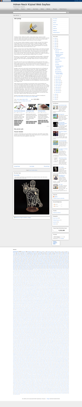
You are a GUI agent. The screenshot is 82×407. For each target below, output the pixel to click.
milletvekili (57, 261)
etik (53, 260)
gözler (31, 334)
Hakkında (48, 8)
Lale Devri (31, 298)
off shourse (52, 358)
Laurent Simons (39, 298)
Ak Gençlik (47, 287)
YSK (45, 255)
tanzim (46, 268)
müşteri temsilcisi (53, 357)
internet (44, 256)
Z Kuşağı (23, 272)
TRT (54, 263)
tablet (39, 372)
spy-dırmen (31, 370)
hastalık (34, 336)
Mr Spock (33, 300)
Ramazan (52, 259)
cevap (58, 321)
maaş (48, 254)
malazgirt (34, 351)
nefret (65, 357)
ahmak (52, 310)
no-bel (31, 358)
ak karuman (59, 310)
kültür (47, 349)
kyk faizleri (31, 349)
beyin (39, 257)
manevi (42, 351)
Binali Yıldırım (57, 269)
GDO (26, 294)
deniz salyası (60, 322)
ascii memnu (58, 312)
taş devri (38, 373)
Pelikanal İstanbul (24, 271)
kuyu (16, 349)
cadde (21, 321)
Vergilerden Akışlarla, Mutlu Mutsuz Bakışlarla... (59, 55)
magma (18, 351)
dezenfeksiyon (48, 323)
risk (61, 363)
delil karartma (47, 322)
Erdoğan (34, 263)
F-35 (25, 270)
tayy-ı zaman (28, 373)
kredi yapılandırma (28, 347)
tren (53, 376)
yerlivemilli (24, 284)
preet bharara (27, 362)
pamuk (14, 281)
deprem (32, 254)
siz (13, 369)
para (64, 251)
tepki (17, 375)
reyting (54, 363)
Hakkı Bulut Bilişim (31, 295)
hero (23, 337)
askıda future (33, 313)
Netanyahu (50, 300)
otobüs (44, 359)
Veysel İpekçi (57, 307)
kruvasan (41, 347)
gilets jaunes (44, 333)
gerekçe (62, 332)
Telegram (37, 306)
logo (53, 350)
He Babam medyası (47, 295)
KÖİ (53, 270)
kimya (29, 345)
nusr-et (38, 358)
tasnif (14, 373)
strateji (48, 370)
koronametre (60, 346)
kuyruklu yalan (63, 348)
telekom (49, 374)
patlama (63, 360)
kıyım (19, 350)
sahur (24, 262)
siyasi (38, 262)
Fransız (23, 294)
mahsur (25, 351)
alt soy (60, 311)
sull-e (50, 370)
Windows (14, 272)
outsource (51, 359)
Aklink (54, 287)
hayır (65, 336)
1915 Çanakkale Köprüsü (16, 286)
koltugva (64, 345)
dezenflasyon (44, 274)
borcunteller (59, 319)
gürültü (46, 334)
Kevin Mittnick (23, 297)
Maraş (19, 299)
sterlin (45, 370)
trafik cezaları (43, 376)
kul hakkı (45, 347)
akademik (66, 310)
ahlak (46, 310)
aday (56, 259)
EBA (17, 270)
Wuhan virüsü (29, 308)
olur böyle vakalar (20, 359)
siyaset (14, 254)
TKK (16, 306)
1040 (38, 285)
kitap (34, 345)
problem (54, 258)
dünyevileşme (66, 274)
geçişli (34, 333)
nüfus (40, 358)
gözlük (34, 334)
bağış (38, 273)
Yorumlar (56, 206)
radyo (54, 362)
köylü (40, 349)
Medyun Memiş (50, 299)
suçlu (24, 371)
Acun (41, 287)
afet (26, 272)
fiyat (30, 255)
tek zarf (68, 373)
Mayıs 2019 (57, 85)
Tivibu (53, 306)
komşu (35, 346)
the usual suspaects (57, 375)
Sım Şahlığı (23, 100)
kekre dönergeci (52, 344)
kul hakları (49, 347)
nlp (29, 358)
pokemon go (51, 361)
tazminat (33, 373)
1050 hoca (41, 285)
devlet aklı (27, 323)
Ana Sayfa (16, 8)
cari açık (37, 321)
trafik (39, 376)
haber (20, 335)
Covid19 (14, 270)
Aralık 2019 (57, 49)
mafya (15, 351)
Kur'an (34, 297)
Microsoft (44, 263)
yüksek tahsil (35, 284)
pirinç (35, 361)
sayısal (14, 282)
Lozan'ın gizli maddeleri (45, 298)
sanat (27, 262)
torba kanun (33, 376)
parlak (50, 360)
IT (35, 270)
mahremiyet (21, 351)
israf (28, 258)
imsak (64, 338)
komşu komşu (39, 346)
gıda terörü (55, 334)
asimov (19, 313)
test (25, 283)
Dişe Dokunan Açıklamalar (19, 110)
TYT (48, 271)
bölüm (60, 273)
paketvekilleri (15, 360)
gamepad (32, 332)
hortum (41, 337)
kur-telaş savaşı (18, 348)
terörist (59, 268)
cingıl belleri (14, 322)
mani (44, 351)
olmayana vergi (15, 359)
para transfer (22, 360)
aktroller (33, 311)
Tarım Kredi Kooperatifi (53, 271)
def (40, 322)
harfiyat (22, 261)
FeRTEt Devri (59, 293)
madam (68, 350)
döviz (37, 254)
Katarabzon (66, 296)
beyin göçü (35, 121)
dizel (59, 324)
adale (56, 309)
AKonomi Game (28, 287)
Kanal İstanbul (47, 270)
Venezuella (53, 307)
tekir (20, 374)
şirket (29, 285)
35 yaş (40, 286)
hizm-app (37, 337)
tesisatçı (39, 375)
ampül (18, 312)
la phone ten (30, 350)
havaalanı (40, 336)
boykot (22, 260)
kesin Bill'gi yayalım (19, 345)
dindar (34, 324)
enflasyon (30, 251)
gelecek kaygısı (46, 332)
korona (35, 258)
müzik (45, 357)
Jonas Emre (18, 296)
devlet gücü (32, 323)
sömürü (29, 371)
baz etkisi (35, 273)
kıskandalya (67, 349)
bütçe (25, 260)
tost (36, 376)
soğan (44, 262)
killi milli (27, 345)
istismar (61, 255)
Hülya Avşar (60, 295)
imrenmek (61, 338)
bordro (63, 319)
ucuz (48, 283)
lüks (50, 261)
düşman (20, 326)
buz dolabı (37, 320)
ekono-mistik (66, 326)
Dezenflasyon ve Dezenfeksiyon (62, 176)
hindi (32, 337)
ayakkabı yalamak (66, 313)
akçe (35, 311)
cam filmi (31, 321)
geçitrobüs (30, 333)
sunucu (64, 370)
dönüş (62, 274)
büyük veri (58, 320)
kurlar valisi (27, 348)
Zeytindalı (23, 309)
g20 (26, 332)
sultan (53, 370)
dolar (53, 251)
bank (29, 273)
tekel (14, 374)
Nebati (29, 257)
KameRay (40, 296)
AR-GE (44, 269)
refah (21, 363)
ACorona (67, 286)
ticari (67, 375)
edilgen (46, 326)
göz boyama (27, 334)
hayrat (59, 336)
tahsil (42, 268)
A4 (58, 286)
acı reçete (45, 309)
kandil (31, 258)
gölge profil (14, 334)
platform (41, 361)
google (68, 260)
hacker (26, 335)
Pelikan (48, 259)
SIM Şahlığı (57, 59)
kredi (24, 347)
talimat (16, 283)
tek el (61, 373)
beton (52, 255)
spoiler (28, 370)
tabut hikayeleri (46, 372)
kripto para (33, 347)
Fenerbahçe (63, 293)
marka (65, 351)
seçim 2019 (39, 282)
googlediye (59, 333)
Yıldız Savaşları (18, 309)
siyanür (47, 282)
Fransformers (19, 294)
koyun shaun (16, 123)
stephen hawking (60, 282)
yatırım (15, 284)
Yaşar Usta (42, 308)
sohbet (35, 369)
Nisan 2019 (57, 87)
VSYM (37, 307)
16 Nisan (67, 285)
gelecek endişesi (40, 332)
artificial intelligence (52, 272)
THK (44, 271)
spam (21, 370)
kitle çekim (37, 345)
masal (41, 258)
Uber (17, 307)
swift (26, 371)
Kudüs (31, 297)
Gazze (33, 270)
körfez (38, 349)
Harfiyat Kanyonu (63, 8)
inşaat (48, 256)
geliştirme (50, 332)
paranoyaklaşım (43, 360)
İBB (28, 254)
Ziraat (29, 309)
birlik (39, 319)
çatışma (67, 284)
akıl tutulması (39, 311)
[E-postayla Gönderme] (32, 99)
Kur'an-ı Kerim (38, 297)
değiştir (17, 324)
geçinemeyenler (18, 333)
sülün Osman (51, 371)
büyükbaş (62, 320)
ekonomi (23, 251)
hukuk (25, 258)
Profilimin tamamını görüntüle (58, 198)
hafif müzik (32, 335)
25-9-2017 (21, 112)
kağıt (40, 344)
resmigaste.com (38, 363)
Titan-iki (45, 306)
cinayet (64, 321)
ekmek (50, 260)
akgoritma (34, 272)
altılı (67, 311)
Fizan (67, 293)
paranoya (38, 360)
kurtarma (31, 348)
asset (36, 313)
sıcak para (26, 372)
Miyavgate (25, 300)
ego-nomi (56, 326)
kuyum (19, 349)
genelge (58, 332)
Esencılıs (37, 293)
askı (16, 273)
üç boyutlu (39, 123)
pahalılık (47, 258)
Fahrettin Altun (54, 293)
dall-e (36, 322)
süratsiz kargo (66, 371)
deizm (43, 322)
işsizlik (28, 261)
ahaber (39, 310)
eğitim (41, 254)
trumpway (58, 376)
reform (14, 268)
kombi (67, 345)
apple (48, 272)
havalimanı (43, 336)
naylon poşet (61, 357)
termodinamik (28, 375)
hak (38, 335)
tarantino (59, 372)
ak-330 (63, 310)
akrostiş (26, 311)
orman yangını (62, 261)
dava (31, 260)
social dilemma (31, 369)
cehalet (49, 321)
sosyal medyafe (64, 369)
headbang (15, 337)
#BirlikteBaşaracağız (33, 285)
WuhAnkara (18, 308)
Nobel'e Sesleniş (58, 61)
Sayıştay (36, 271)
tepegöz (64, 374)
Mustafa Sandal (42, 300)
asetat (62, 312)
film (55, 260)
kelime (59, 344)
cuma (19, 274)
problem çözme (27, 281)
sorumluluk (54, 369)
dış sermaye (38, 326)
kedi (39, 261)
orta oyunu (35, 359)
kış (23, 350)
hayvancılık (62, 336)
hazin (68, 336)
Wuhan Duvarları (23, 308)
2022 (55, 43)
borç (32, 256)
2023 (55, 41)
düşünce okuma (24, 326)
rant (63, 256)
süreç (14, 372)
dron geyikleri (42, 325)
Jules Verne (22, 296)
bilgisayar (28, 256)
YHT (39, 308)
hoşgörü (44, 337)
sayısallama (17, 282)
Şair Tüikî (60, 184)
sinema (44, 282)
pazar (46, 120)
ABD (39, 269)
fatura (57, 255)
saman (61, 281)
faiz (44, 254)
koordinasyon (51, 346)
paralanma (30, 360)
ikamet (26, 338)
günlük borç (42, 334)
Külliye (60, 297)
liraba (48, 350)
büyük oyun (16, 120)
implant (55, 338)
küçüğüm (55, 349)
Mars (19, 257)
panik (18, 360)
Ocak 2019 (57, 92)
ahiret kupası (43, 310)
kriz (37, 258)
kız (21, 350)
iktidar (14, 255)
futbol (61, 260)
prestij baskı (31, 362)
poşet (23, 281)
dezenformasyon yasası (50, 274)
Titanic (48, 306)
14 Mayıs (63, 285)
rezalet (59, 363)
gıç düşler (65, 334)
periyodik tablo (29, 361)
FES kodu (49, 293)
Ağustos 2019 (58, 80)
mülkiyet (21, 357)
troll (67, 258)
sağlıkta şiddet (25, 282)
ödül (13, 285)
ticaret (65, 268)
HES (19, 295)
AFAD (14, 287)
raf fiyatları (59, 362)
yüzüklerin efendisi (40, 284)
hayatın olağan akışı (54, 336)
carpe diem (45, 321)
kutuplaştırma (58, 348)
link (42, 350)
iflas (16, 338)
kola (52, 345)
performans (24, 361)
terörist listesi (32, 375)
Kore (28, 297)
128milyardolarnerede (58, 285)
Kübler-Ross (56, 297)
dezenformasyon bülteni (54, 323)
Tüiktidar (60, 306)
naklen (57, 357)
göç (14, 261)
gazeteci (36, 332)
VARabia (34, 307)
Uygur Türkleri (24, 307)
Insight (38, 270)
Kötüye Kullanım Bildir (55, 242)
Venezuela (40, 307)
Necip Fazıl (64, 270)
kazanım (37, 344)
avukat (56, 313)
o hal (43, 358)
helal (18, 337)
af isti (30, 310)
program (31, 281)
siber (26, 268)
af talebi (34, 310)
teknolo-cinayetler (38, 374)
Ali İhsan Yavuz (64, 287)
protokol (42, 362)
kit (31, 345)
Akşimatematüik (58, 287)
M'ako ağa (51, 298)
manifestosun (52, 351)
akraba (38, 272)
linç (44, 350)
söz (37, 371)
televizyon (48, 262)
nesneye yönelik (25, 358)
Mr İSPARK (37, 300)
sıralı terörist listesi (34, 372)
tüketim (42, 283)
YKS (57, 263)
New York (62, 300)
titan (13, 376)
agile (36, 310)
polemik (55, 361)
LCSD (19, 298)
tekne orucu (29, 374)
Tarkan (29, 306)
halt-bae (47, 335)
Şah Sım (27, 100)
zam (44, 251)
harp (13, 336)
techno (56, 373)
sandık (31, 262)
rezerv (15, 256)
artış (53, 312)
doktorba (17, 325)
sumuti (61, 370)
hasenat (24, 336)
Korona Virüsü (40, 255)
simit (29, 268)
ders (13, 323)
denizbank (64, 322)
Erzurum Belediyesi (28, 293)
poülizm (20, 362)
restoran (49, 281)
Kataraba (62, 296)
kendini (67, 344)
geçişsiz (37, 333)
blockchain (47, 319)
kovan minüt (15, 347)
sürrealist (17, 372)
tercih (56, 268)
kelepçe (56, 344)
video (68, 283)
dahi (31, 322)
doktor (58, 257)
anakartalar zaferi (22, 312)
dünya (53, 325)
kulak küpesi (53, 347)
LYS (21, 298)
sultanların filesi (57, 370)
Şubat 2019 (57, 90)
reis (17, 268)
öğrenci (26, 259)
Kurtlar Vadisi (52, 297)
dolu (30, 325)
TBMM (42, 271)
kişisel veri (46, 345)
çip (66, 262)
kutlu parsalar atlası (48, 348)
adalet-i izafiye (66, 309)
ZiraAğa (27, 309)
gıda (51, 334)
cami (28, 260)
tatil (17, 373)
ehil (62, 326)
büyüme (63, 273)
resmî (42, 363)
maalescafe (60, 350)
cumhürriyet (27, 322)
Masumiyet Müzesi (36, 299)
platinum (45, 361)
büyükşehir (14, 321)
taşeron (52, 268)
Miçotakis (29, 300)
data (38, 322)
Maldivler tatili (15, 299)
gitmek (48, 333)
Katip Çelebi (18, 297)
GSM (28, 294)
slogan (20, 369)
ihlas (20, 338)
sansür (34, 262)
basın (67, 259)
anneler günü (35, 312)
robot (51, 281)
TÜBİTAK (57, 306)
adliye (25, 310)
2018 (55, 94)
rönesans (57, 281)
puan (21, 262)
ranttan (14, 363)
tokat (16, 376)
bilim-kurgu (48, 273)
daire (33, 322)
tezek (42, 375)
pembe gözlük (20, 361)
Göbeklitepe (36, 294)
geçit (27, 333)
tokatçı (19, 376)
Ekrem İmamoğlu (21, 270)
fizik (57, 260)
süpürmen (59, 371)
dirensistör (40, 324)
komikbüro (14, 346)
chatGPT (61, 321)
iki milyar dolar (30, 338)
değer (65, 323)
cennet (55, 321)
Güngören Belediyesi (63, 294)
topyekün (29, 376)
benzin (45, 273)
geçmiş (40, 333)
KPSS (43, 270)
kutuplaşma (53, 348)
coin (24, 322)
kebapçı (43, 344)
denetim (36, 274)
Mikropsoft (18, 300)
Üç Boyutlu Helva (41, 110)
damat (26, 274)
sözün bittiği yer (41, 371)
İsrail (30, 259)
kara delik (35, 261)
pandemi (14, 262)
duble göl (46, 325)
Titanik (51, 306)
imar (25, 261)
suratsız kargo (15, 371)
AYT (46, 269)
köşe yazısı (44, 349)
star (37, 370)
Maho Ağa (66, 298)
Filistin (21, 256)
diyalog (56, 324)
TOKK (19, 306)
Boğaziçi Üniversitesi (63, 269)
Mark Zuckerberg (23, 299)
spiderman (24, 370)
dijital (23, 324)
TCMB (14, 306)
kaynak (29, 344)
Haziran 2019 (58, 84)
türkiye (45, 283)
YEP (17, 272)
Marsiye (32, 299)
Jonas (15, 296)
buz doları (41, 320)
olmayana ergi (66, 358)
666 (56, 286)
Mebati (45, 299)
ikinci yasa (34, 338)
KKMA (26, 296)
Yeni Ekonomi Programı (52, 308)
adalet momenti (61, 309)
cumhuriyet (22, 274)
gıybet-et (62, 334)
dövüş (50, 325)
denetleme (55, 322)
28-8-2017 (44, 112)
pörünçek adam (46, 362)
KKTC (29, 296)
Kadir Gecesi (33, 296)
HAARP (17, 295)
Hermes (56, 295)
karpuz (15, 344)
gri (62, 333)
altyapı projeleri (64, 311)
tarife (62, 372)
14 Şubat (34, 269)
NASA (49, 263)
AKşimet (32, 287)
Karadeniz (55, 296)
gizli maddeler (52, 333)
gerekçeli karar (66, 332)
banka (25, 256)
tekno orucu (33, 374)
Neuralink (54, 300)
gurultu (65, 333)
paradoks (26, 360)
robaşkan (66, 363)
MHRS (55, 298)
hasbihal (21, 336)
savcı (23, 268)
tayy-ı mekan (24, 373)
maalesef (64, 350)
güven (49, 334)
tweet (39, 283)
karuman (18, 344)
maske (51, 256)
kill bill (23, 345)
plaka (38, 361)
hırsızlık (57, 337)
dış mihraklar (33, 326)
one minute (25, 359)
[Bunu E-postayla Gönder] (34, 99)
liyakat (17, 255)
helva (44, 120)
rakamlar (67, 362)
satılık (67, 281)
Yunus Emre (67, 308)
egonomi (60, 326)
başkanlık (41, 273)
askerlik (24, 313)
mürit (24, 357)
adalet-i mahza (15, 310)
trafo (46, 376)
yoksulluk (31, 284)
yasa (20, 259)
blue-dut (51, 319)
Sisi (51, 263)
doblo (14, 325)
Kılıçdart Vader (15, 298)
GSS (30, 270)
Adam (44, 287)
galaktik (29, 332)
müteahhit (55, 256)
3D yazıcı (39, 120)
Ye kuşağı (46, 308)
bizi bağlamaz (42, 319)
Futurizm (57, 62)
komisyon (18, 346)
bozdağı (14, 320)
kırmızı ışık (63, 349)
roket (54, 281)
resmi (45, 281)
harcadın (57, 335)
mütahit (38, 357)
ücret (24, 285)
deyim (44, 323)
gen (55, 332)
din (54, 255)
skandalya (16, 369)
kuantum (64, 255)
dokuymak (20, 325)
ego (53, 326)
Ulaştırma (20, 307)
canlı (34, 321)
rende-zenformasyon (32, 363)
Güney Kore (57, 294)
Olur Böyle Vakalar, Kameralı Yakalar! (59, 73)
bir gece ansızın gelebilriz (29, 319)
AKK (23, 287)
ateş (46, 313)
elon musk (40, 256)
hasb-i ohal (16, 336)
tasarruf (68, 372)
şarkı (27, 269)
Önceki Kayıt (46, 166)
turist (37, 283)
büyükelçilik (66, 320)
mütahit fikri (42, 357)
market (52, 254)
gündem (18, 261)
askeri (21, 313)
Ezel (44, 293)
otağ (41, 359)
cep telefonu (67, 273)
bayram (32, 273)
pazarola (18, 100)
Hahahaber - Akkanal (59, 52)
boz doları (66, 319)
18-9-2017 (32, 112)
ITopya (68, 295)
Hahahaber (49, 251)
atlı (51, 313)
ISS (65, 295)
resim (43, 281)
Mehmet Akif (55, 299)
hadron (29, 335)
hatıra (36, 336)
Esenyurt (41, 293)
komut (32, 346)
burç (34, 320)
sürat (62, 371)
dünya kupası (57, 325)
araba (65, 263)
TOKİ (22, 306)
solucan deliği (44, 369)
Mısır (61, 270)
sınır (64, 282)
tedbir (61, 258)
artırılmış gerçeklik (58, 272)
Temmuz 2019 (58, 82)
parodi (57, 251)
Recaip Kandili (58, 69)
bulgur (32, 320)
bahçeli (36, 257)
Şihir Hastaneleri (58, 71)
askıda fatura (28, 313)
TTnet (26, 306)
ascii (65, 272)
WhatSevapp (62, 307)
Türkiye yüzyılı (65, 306)
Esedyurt (34, 293)
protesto (38, 362)
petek (33, 361)
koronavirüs (64, 346)
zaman (63, 262)
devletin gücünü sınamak (38, 323)
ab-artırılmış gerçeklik (37, 309)
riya (63, 363)
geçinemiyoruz (24, 333)
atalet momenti (41, 313)
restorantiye (45, 363)
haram (54, 335)
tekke (23, 374)
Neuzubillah (58, 300)
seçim (35, 251)
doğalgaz (61, 257)
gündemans (37, 334)
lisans (51, 350)
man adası (38, 351)
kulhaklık (57, 347)
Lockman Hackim (40, 259)
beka (14, 260)
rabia (34, 281)
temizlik (61, 374)
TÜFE (58, 271)
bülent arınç (49, 320)
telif (23, 283)
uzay (20, 255)
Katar (35, 259)
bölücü (45, 320)
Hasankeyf (41, 295)
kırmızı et (59, 349)
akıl (40, 272)
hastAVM (27, 336)
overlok (54, 359)
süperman (55, 371)
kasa (24, 344)
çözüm (20, 269)
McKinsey (42, 299)
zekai (50, 284)
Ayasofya (53, 269)
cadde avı (24, 321)
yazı (17, 284)
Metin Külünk (64, 299)
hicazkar (27, 337)
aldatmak (51, 311)
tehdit (58, 373)
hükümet (50, 337)
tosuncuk (28, 283)
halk (44, 335)
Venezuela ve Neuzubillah (46, 307)
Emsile (19, 293)
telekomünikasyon (53, 374)
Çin (17, 269)
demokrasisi (51, 322)
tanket (53, 372)
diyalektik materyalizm (51, 324)
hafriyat (36, 335)
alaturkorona (47, 311)
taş (35, 373)
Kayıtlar (56, 204)
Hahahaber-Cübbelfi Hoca (60, 57)
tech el (53, 373)
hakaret (41, 335)
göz (23, 334)
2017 (55, 95)
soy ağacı (17, 370)
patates (17, 281)
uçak (18, 256)
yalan (60, 262)
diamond (21, 324)
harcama (61, 335)
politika (20, 281)
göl (67, 333)
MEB (41, 263)
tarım (49, 268)
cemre (52, 321)
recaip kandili (18, 363)
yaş (21, 284)
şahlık (30, 100)
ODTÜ (68, 300)
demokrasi (34, 260)
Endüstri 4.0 (23, 293)
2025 (55, 38)
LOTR (56, 270)
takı (13, 283)
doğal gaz (46, 260)
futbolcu (14, 332)
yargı (17, 259)
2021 (55, 44)
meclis (53, 261)
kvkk (28, 349)
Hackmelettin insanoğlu (24, 295)
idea (13, 338)
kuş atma (22, 349)
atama (22, 273)
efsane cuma (50, 326)
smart (23, 369)
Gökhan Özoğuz (41, 294)
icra (64, 337)
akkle (19, 311)
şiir (32, 259)
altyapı (43, 272)
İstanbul (24, 269)
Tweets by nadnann (57, 212)
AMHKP (36, 287)
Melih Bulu (59, 299)
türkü (36, 255)
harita (67, 335)
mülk (18, 357)
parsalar (53, 360)
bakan (64, 259)
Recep (28, 271)
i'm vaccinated (61, 337)
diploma (51, 257)
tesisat (36, 375)
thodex (62, 375)
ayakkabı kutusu (60, 313)
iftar (18, 338)
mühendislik (14, 357)
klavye (49, 345)
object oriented (47, 358)
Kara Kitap (44, 296)
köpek (35, 349)
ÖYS (61, 284)
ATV (38, 287)
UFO (67, 271)
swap (32, 268)
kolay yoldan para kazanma (58, 345)
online (29, 359)
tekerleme (17, 374)
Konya (51, 270)
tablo (67, 282)
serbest (54, 223)
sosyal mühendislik (54, 282)
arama (45, 312)
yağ (19, 284)
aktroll (32, 257)
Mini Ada (22, 300)
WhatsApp (66, 307)
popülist (17, 362)
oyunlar (62, 359)
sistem (67, 256)
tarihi (65, 372)
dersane (40, 274)
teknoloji (18, 254)
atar (44, 313)
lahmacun (34, 350)
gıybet (58, 334)
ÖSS (59, 284)
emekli (14, 258)
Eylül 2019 (57, 79)
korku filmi (56, 346)
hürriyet (53, 337)
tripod (55, 376)
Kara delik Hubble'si (49, 296)
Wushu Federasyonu (34, 308)
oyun (61, 256)
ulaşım (51, 283)
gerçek (14, 333)
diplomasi (56, 274)
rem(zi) (24, 363)
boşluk (29, 320)
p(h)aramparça (66, 359)
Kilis (26, 297)
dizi (54, 257)
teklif (25, 374)
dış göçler (29, 326)
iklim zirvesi (38, 338)
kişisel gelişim (42, 345)
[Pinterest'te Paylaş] (38, 99)
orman (32, 359)
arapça (48, 312)
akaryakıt (14, 311)
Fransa (28, 270)
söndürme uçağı (33, 371)
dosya (36, 325)
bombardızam (55, 319)
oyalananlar (58, 359)
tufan (62, 376)
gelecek (64, 260)
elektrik (36, 256)
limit (40, 350)
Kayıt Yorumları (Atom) (33, 170)
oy (58, 256)
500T (54, 286)
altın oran (14, 312)
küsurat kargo (51, 349)
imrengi (58, 338)
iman (46, 338)
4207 (49, 286)
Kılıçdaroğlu (66, 297)
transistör (32, 283)
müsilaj (27, 357)
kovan (68, 346)
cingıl (67, 321)
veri (65, 283)
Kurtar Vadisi (47, 297)
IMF (63, 295)
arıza (63, 272)
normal (35, 358)
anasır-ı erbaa (28, 312)
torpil (64, 258)
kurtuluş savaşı (36, 348)
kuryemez (40, 348)
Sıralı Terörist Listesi (63, 105)
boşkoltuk (25, 320)
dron (38, 325)
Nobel (68, 270)
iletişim (44, 338)
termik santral (23, 375)
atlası (49, 313)
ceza (14, 274)
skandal (50, 282)
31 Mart (37, 286)
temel (58, 374)
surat (67, 370)
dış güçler (26, 255)
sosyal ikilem (58, 369)
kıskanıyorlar (15, 350)
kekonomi (47, 344)
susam (19, 371)
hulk (47, 337)
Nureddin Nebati (16, 271)
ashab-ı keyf (15, 313)
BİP (67, 269)
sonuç (41, 262)
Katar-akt (57, 50)
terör (14, 257)
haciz (23, 335)
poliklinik (63, 361)
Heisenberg (52, 295)
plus (47, 361)
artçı (50, 312)
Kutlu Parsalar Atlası (62, 140)
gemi (53, 332)
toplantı (22, 376)
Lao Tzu (34, 298)
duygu (59, 274)
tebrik (47, 373)
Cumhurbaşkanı (19, 263)
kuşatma (26, 349)
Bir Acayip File (61, 114)
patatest (60, 360)
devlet (48, 257)
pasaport (56, 360)
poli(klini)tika (59, 361)
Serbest (28, 8)
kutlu (43, 348)
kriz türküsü (37, 347)
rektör (20, 268)
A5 (60, 286)
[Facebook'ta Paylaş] (37, 99)
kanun (31, 261)
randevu (37, 281)
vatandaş (61, 283)
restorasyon (50, 363)
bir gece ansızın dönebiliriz (21, 319)
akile (17, 311)
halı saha (50, 335)
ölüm (16, 285)
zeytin (53, 284)
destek (16, 323)
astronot (19, 273)
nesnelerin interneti (19, 358)
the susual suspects (51, 375)
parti (51, 258)
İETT (26, 285)
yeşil (27, 284)
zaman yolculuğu (46, 284)
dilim (31, 324)
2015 (55, 99)
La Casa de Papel (25, 298)
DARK (24, 263)
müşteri (48, 357)
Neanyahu (46, 300)
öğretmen (21, 285)
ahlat (49, 310)
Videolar (42, 8)
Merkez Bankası (24, 257)
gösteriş (21, 334)
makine (31, 351)
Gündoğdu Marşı (51, 294)
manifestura (56, 351)
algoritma (60, 263)
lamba (38, 350)
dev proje (24, 323)
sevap (31, 282)
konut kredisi (47, 346)
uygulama (57, 283)
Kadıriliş (37, 296)
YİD (14, 309)
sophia (48, 369)
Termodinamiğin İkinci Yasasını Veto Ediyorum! (59, 67)
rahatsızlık (63, 362)
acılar (48, 309)
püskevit (51, 362)
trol (34, 283)
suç (21, 371)
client (22, 322)
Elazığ (16, 293)
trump (14, 259)
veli (63, 283)
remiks (27, 363)
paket (67, 261)
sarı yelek (64, 281)
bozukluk (18, 320)
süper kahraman (37, 268)
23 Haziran (33, 286)
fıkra (17, 332)
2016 (55, 97)
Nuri (65, 300)
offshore (56, 358)
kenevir (14, 345)
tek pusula (64, 373)
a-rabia (32, 309)
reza (56, 363)
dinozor (37, 324)
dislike (46, 324)
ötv (18, 285)
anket (31, 312)
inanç (67, 338)
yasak (23, 259)
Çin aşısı (56, 284)
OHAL (45, 259)
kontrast (43, 346)
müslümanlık (34, 357)
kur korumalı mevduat (63, 347)
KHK (38, 263)
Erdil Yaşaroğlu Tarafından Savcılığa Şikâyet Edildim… (63, 123)
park (47, 360)
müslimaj (30, 357)
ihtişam (23, 338)
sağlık (21, 282)
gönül (18, 334)
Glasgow (32, 294)
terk (19, 375)
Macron (60, 298)
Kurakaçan (42, 297)
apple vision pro (41, 312)
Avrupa (50, 269)
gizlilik (56, 333)
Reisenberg (32, 271)
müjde (44, 258)
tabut (42, 372)
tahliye (50, 372)
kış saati (26, 350)
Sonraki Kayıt (17, 166)
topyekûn (25, 376)
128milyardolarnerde (51, 285)
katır (26, 344)
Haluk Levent (37, 295)
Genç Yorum (55, 218)
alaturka (43, 311)
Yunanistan (62, 308)
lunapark (56, 350)
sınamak (30, 372)
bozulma (21, 320)
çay (16, 257)
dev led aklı (20, 323)
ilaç (41, 338)
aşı (23, 255)
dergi (67, 322)
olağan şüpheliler (60, 358)
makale (28, 351)
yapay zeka (24, 254)
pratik (23, 362)
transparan (49, 376)
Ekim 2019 (57, 77)
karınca (22, 344)
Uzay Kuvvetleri (30, 307)
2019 (55, 48)
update (54, 283)
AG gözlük (17, 287)
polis (66, 361)
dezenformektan (61, 323)
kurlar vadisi (23, 348)
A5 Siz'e (63, 286)
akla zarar (23, 311)
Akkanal (51, 287)
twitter (57, 262)
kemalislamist (63, 344)
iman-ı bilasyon (51, 338)
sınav (58, 258)
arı (55, 312)
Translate (62, 238)
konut (47, 261)
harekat (64, 335)
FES (46, 293)
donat (33, 325)
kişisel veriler (43, 261)
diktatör (27, 324)
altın (45, 272)
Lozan (59, 270)
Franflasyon (14, 294)
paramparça (34, 360)
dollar (28, 325)
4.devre (47, 286)
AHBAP (21, 287)
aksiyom (30, 311)
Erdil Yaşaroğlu (29, 263)
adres (28, 310)
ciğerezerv (18, 322)
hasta (30, 336)
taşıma (45, 373)
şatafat (31, 269)
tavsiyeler (20, 373)
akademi (27, 121)
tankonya (56, 372)
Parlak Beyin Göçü (30, 110)
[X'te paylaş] (36, 99)
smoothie (26, 369)
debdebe (33, 274)
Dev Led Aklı (16, 175)
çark (64, 284)
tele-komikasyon (45, 374)
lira (46, 350)
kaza (34, 344)
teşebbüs (45, 375)
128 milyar (45, 285)
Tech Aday (32, 306)
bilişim (42, 120)
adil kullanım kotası (21, 310)
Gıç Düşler (57, 64)
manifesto (47, 351)
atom (24, 273)
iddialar (67, 337)
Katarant (14, 297)
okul (68, 255)
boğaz (52, 273)
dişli (67, 324)
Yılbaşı (20, 272)
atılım (53, 313)
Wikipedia (14, 308)
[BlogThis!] (35, 99)
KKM (40, 270)
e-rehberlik (42, 326)
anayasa (60, 259)
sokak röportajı (39, 369)
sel (28, 282)
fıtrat (19, 332)
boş (57, 273)
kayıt (32, 344)
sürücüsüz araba (21, 372)
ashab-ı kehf (66, 312)
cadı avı (28, 321)
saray (33, 255)
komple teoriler (23, 346)
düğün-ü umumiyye (65, 325)
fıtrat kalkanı (22, 332)
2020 (55, 46)
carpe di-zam (41, 321)
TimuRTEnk (40, 306)
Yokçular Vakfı (58, 308)
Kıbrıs (63, 297)
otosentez (47, 359)
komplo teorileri (28, 346)
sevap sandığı (35, 282)
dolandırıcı (24, 325)
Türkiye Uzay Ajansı (63, 271)
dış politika (66, 257)
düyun (61, 325)
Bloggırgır (55, 8)
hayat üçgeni (48, 336)
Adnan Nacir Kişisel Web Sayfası (31, 4)
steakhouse (41, 370)
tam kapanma (20, 283)
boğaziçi (55, 273)
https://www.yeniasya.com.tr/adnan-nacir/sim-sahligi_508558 (26, 96)
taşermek (41, 373)
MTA (57, 298)
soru (51, 369)
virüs (61, 251)
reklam (40, 281)
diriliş (43, 324)
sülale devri (46, 371)
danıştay (29, 274)
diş (22, 120)
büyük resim (19, 120)
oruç (38, 359)
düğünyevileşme (15, 326)
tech (50, 373)
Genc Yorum (35, 8)
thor (65, 375)
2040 (29, 286)
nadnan (16, 112)
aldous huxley (56, 311)
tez (62, 268)
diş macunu (64, 324)
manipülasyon (61, 351)
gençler (18, 258)
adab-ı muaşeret (52, 309)
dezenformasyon (40, 260)
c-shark (18, 321)
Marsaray (28, 299)
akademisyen (31, 121)
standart (35, 370)
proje (35, 362)
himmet (30, 337)
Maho (63, 298)
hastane (21, 258)
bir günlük (36, 319)
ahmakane (55, 310)
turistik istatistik (66, 376)
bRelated (48, 126)
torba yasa (53, 262)
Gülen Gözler (46, 294)
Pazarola (23, 8)
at (67, 263)
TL (46, 271)
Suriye (39, 271)
